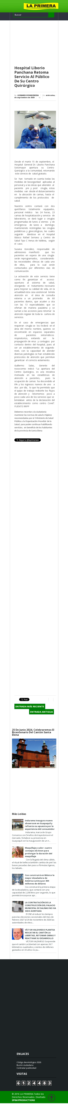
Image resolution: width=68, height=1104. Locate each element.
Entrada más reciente (29, 706)
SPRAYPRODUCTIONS (23, 1100)
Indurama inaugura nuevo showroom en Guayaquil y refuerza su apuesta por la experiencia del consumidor (40, 824)
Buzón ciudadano (25, 1065)
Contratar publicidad (26, 1067)
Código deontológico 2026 (29, 1062)
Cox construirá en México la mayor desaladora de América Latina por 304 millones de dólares (39, 879)
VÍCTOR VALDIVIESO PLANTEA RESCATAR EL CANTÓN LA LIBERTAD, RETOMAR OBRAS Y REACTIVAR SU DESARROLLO (40, 934)
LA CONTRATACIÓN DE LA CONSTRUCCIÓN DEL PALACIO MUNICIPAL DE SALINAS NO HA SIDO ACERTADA (40, 906)
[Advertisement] (35, 43)
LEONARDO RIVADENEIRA (28, 95)
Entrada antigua (41, 711)
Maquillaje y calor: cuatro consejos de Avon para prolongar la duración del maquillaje (38, 852)
